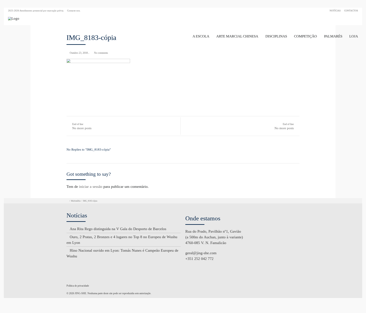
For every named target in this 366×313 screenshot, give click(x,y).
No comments (101, 52)
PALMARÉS (333, 36)
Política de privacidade (78, 285)
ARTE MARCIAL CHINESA (237, 36)
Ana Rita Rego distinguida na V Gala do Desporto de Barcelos (118, 229)
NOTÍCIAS (335, 10)
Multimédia (75, 201)
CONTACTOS (351, 10)
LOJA (353, 36)
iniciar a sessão (90, 186)
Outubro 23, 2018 (79, 52)
